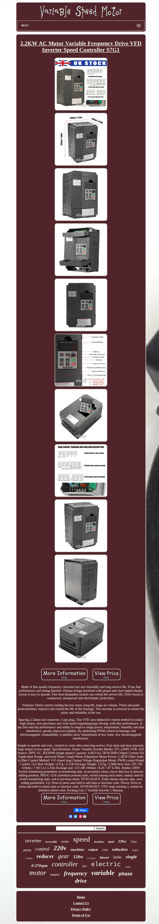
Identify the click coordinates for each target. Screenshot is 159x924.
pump (27, 850)
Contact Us (81, 903)
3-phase (29, 858)
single (131, 856)
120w (78, 856)
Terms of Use (81, 915)
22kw (122, 841)
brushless (99, 841)
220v (60, 848)
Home (81, 897)
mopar (55, 874)
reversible (51, 841)
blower (104, 857)
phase (125, 873)
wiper (135, 850)
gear (63, 856)
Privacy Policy (81, 909)
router (65, 841)
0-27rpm (91, 858)
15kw (133, 841)
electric (106, 864)
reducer (45, 856)
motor (37, 872)
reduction (120, 849)
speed (81, 839)
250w (105, 850)
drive (81, 881)
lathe (117, 857)
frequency (75, 873)
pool (111, 841)
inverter (33, 840)
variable (102, 872)
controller (65, 864)
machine (77, 849)
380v (84, 866)
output (93, 850)
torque (127, 867)
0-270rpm (39, 865)
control (42, 849)
